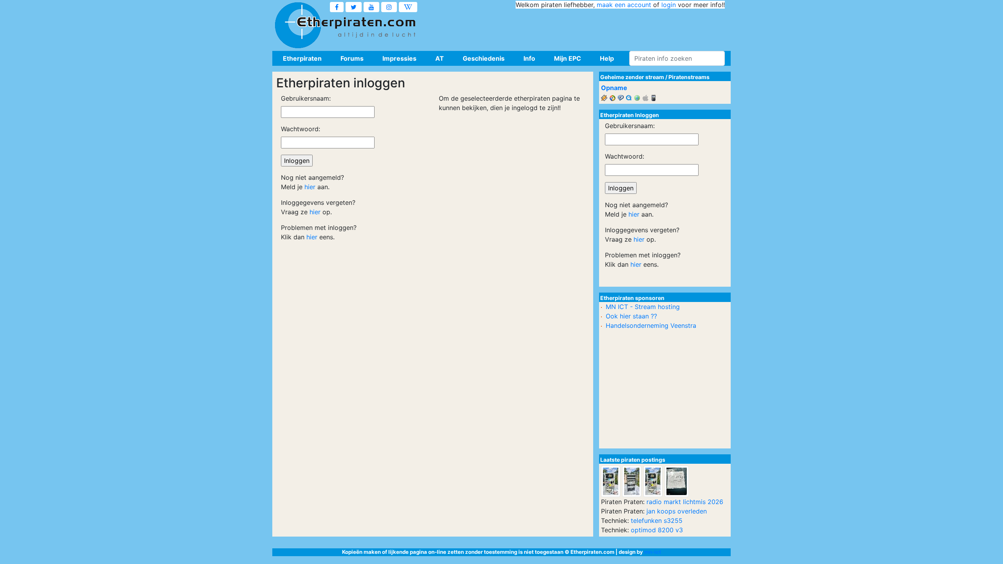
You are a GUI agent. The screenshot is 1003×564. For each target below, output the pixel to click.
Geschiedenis (484, 58)
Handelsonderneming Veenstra (651, 325)
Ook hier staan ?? (631, 316)
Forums (352, 58)
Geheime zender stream (632, 77)
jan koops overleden (676, 511)
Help (607, 58)
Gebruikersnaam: (306, 98)
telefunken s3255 (657, 520)
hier (309, 187)
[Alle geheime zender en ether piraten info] (298, 25)
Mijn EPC (567, 58)
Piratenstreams (689, 77)
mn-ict (652, 552)
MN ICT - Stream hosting (643, 307)
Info (529, 58)
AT (439, 58)
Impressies (399, 58)
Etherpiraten (302, 58)
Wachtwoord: (300, 129)
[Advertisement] (582, 27)
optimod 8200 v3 (657, 530)
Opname (614, 88)
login (668, 5)
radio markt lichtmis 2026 (684, 502)
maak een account (624, 5)
